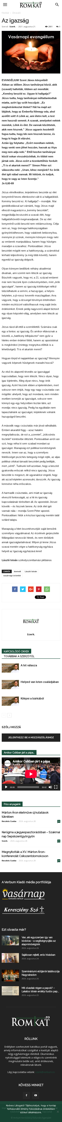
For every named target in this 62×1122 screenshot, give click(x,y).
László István (31, 571)
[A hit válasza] (10, 668)
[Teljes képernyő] (56, 787)
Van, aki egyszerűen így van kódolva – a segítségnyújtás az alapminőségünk (39, 941)
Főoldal (5, 12)
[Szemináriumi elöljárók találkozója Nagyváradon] (10, 975)
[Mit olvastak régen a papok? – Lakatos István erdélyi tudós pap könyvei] (10, 990)
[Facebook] (26, 1095)
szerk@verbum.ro (45, 1072)
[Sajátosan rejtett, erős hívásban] (10, 958)
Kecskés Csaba (9, 821)
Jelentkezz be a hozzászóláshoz (31, 737)
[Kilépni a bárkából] (10, 701)
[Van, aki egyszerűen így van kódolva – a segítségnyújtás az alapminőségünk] (10, 940)
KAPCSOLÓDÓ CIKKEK (16, 651)
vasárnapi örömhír (12, 575)
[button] (57, 4)
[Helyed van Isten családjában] (10, 684)
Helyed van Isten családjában (40, 682)
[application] (31, 774)
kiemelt (17, 571)
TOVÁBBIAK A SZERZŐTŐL (19, 656)
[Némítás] (50, 787)
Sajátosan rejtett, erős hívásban (38, 954)
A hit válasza (29, 665)
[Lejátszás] (6, 787)
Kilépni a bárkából (32, 698)
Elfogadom (31, 1116)
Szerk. (12, 26)
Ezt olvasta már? (14, 929)
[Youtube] (35, 1095)
